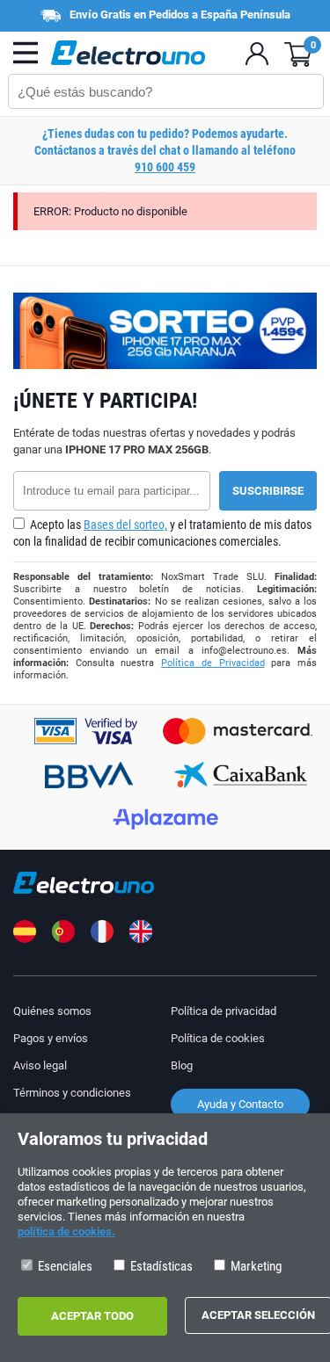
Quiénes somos (52, 1011)
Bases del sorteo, (125, 525)
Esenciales (63, 1266)
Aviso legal (40, 1065)
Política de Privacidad (212, 663)
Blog (182, 1065)
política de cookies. (66, 1231)
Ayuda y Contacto (240, 1104)
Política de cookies (218, 1038)
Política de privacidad (223, 1011)
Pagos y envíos (50, 1038)
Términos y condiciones (72, 1092)
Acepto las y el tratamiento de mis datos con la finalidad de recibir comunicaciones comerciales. (162, 533)
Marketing (255, 1266)
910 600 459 (165, 167)
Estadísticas (160, 1266)
